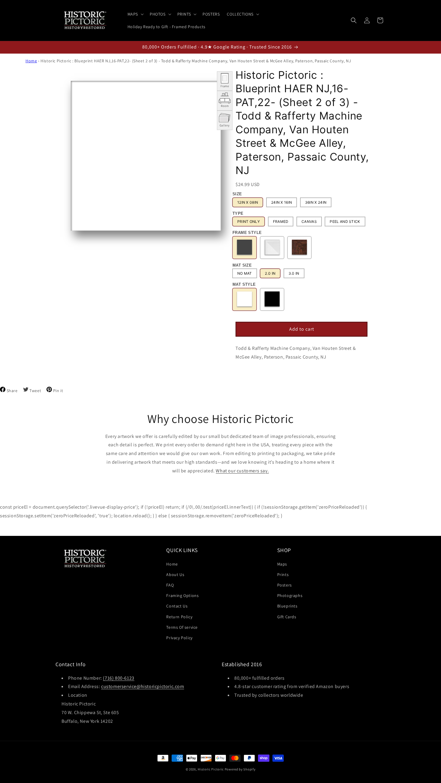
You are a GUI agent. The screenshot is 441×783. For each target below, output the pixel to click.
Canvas (309, 222)
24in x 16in (281, 202)
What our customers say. (242, 471)
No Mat (244, 273)
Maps (282, 563)
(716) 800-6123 (118, 678)
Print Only (248, 222)
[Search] (353, 20)
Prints (283, 574)
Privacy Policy (179, 637)
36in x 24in (315, 202)
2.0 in (270, 273)
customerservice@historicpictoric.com (142, 687)
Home (31, 61)
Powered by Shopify (240, 769)
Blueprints (287, 606)
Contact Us (177, 606)
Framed (281, 222)
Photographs (290, 595)
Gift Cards (286, 616)
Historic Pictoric (211, 769)
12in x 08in (247, 202)
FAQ (170, 584)
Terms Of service (182, 627)
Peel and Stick (345, 222)
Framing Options (182, 595)
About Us (175, 574)
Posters (284, 584)
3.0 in (294, 273)
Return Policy (179, 616)
